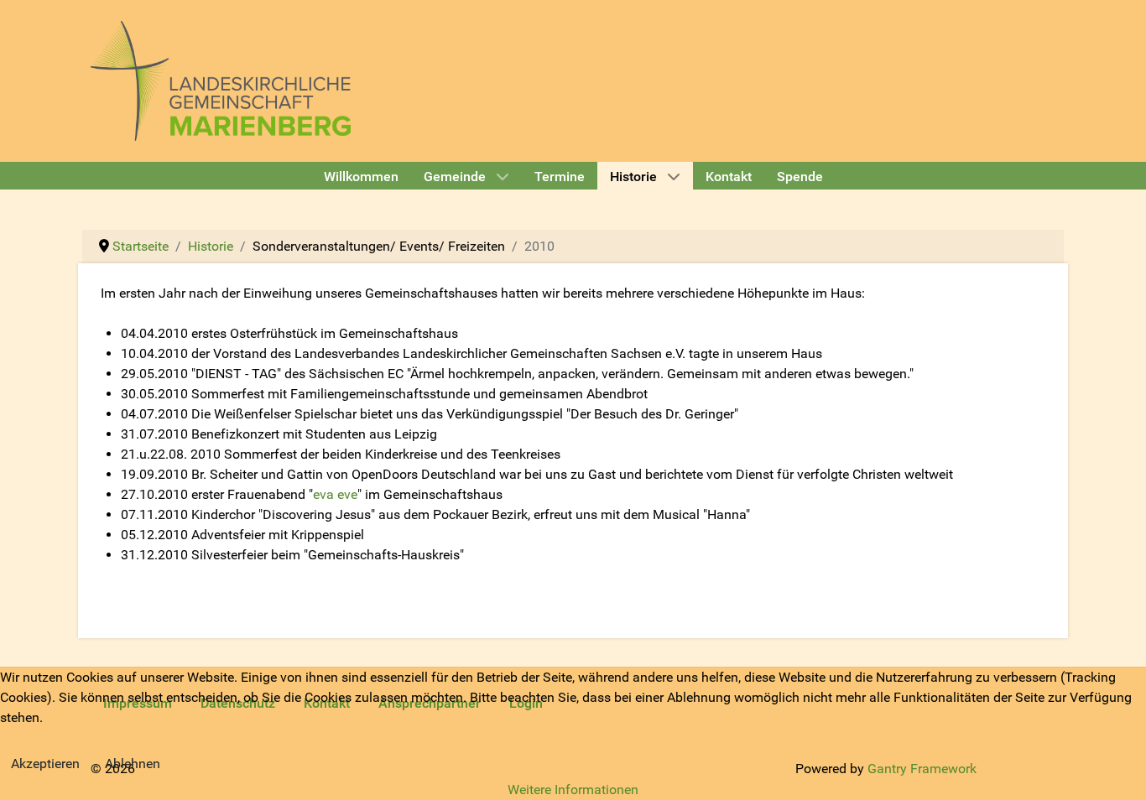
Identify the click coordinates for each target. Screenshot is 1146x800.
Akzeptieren (45, 763)
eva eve (335, 494)
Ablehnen (132, 763)
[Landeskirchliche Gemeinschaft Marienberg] (221, 79)
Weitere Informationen (573, 789)
